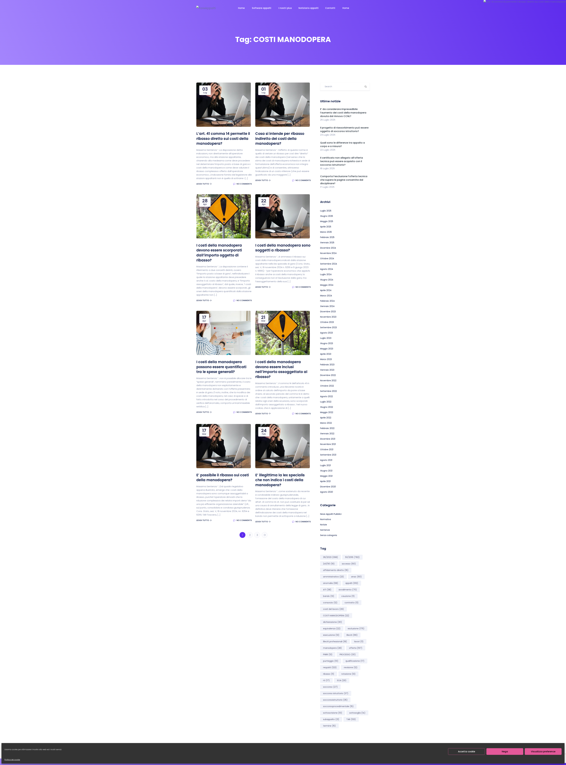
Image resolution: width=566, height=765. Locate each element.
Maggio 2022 (326, 412)
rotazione (348, 673)
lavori (358, 641)
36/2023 (330, 557)
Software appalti (262, 8)
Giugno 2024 (326, 279)
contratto (351, 602)
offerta (355, 648)
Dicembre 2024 (328, 247)
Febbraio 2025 (327, 237)
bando (328, 596)
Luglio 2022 (325, 401)
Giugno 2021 (326, 470)
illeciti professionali (335, 641)
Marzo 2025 (326, 231)
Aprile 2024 (325, 290)
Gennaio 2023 (327, 369)
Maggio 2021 (326, 476)
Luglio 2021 (325, 465)
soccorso (330, 686)
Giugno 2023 (326, 343)
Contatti (330, 8)
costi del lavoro (333, 609)
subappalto (331, 719)
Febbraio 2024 (327, 300)
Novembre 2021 (328, 444)
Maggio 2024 (326, 285)
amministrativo (333, 576)
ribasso (328, 673)
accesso (349, 563)
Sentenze (325, 529)
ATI (327, 589)
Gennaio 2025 (327, 242)
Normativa (325, 519)
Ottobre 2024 (327, 258)
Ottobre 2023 (327, 322)
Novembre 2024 (328, 253)
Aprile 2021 (325, 481)
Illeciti (352, 635)
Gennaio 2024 (327, 306)
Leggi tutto (202, 183)
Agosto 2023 (326, 332)
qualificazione (354, 660)
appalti (351, 583)
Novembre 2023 (328, 316)
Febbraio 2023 (327, 364)
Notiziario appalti (308, 8)
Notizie (323, 524)
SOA (341, 680)
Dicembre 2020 (328, 486)
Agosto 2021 (326, 460)
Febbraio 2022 (327, 428)
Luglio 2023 (325, 338)
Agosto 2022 (326, 396)
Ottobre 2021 (326, 449)
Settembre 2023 (328, 327)
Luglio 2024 (326, 274)
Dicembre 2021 (327, 438)
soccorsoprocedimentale (338, 706)
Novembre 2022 (328, 380)
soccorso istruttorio (335, 693)
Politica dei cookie (12, 759)
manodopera (332, 648)
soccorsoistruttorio (335, 699)
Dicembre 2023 (328, 311)
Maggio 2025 (326, 221)
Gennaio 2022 (327, 433)
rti (326, 680)
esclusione (356, 628)
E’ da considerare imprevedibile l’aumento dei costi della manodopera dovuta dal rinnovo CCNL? (343, 112)
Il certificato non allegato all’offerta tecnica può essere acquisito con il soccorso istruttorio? (341, 161)
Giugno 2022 (326, 407)
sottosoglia (357, 712)
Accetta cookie (466, 751)
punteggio (330, 660)
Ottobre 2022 (327, 385)
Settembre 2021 (328, 454)
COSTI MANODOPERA (336, 615)
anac (356, 576)
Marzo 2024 (326, 295)
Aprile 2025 (325, 226)
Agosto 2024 (326, 269)
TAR (351, 719)
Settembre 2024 (328, 263)
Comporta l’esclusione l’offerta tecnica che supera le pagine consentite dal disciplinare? (343, 180)
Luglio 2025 (325, 210)
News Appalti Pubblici (331, 514)
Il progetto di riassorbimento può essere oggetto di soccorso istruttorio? (344, 129)
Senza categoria (328, 535)
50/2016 (352, 557)
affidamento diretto (335, 570)
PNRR (327, 654)
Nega (505, 751)
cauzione (348, 596)
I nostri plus (285, 8)
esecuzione (331, 635)
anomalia (330, 583)
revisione (350, 667)
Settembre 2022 (328, 391)
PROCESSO (348, 654)
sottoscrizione (332, 712)
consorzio (330, 602)
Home (241, 8)
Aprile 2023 (325, 354)
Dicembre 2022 (328, 375)
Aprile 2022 (325, 417)
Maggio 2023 (326, 348)
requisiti (330, 667)
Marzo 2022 (326, 422)
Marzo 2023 (326, 359)
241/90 (329, 563)
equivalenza (331, 628)
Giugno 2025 (326, 216)
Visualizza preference (543, 751)
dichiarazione (332, 622)
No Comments (244, 183)
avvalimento (348, 589)
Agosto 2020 (326, 491)
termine (329, 725)
